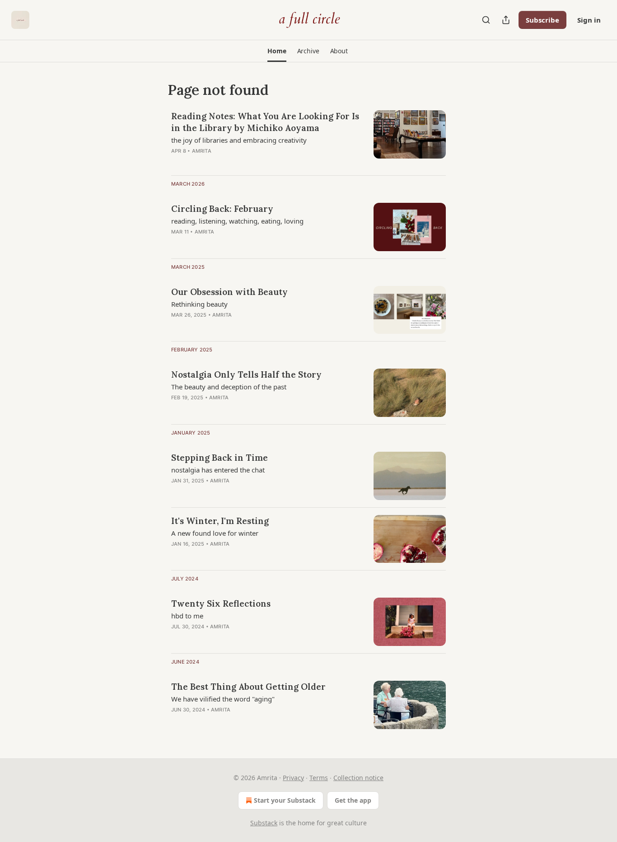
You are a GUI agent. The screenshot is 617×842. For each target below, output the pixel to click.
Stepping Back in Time (219, 457)
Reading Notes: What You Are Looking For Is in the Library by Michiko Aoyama (265, 122)
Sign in (589, 19)
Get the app (353, 800)
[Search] (486, 20)
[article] (308, 139)
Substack (263, 823)
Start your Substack (285, 800)
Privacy (293, 777)
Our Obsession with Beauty (229, 291)
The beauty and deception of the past (228, 386)
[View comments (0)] (239, 243)
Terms (318, 777)
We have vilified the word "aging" (223, 698)
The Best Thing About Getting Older (248, 686)
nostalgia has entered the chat (218, 469)
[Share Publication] (506, 20)
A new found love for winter (214, 533)
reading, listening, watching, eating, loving (237, 220)
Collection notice (358, 777)
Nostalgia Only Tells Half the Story (246, 374)
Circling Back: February (222, 208)
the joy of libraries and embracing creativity (239, 140)
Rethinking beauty (199, 304)
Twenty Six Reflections (221, 603)
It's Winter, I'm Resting (220, 520)
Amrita (201, 151)
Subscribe (542, 19)
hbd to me (187, 615)
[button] (276, 51)
